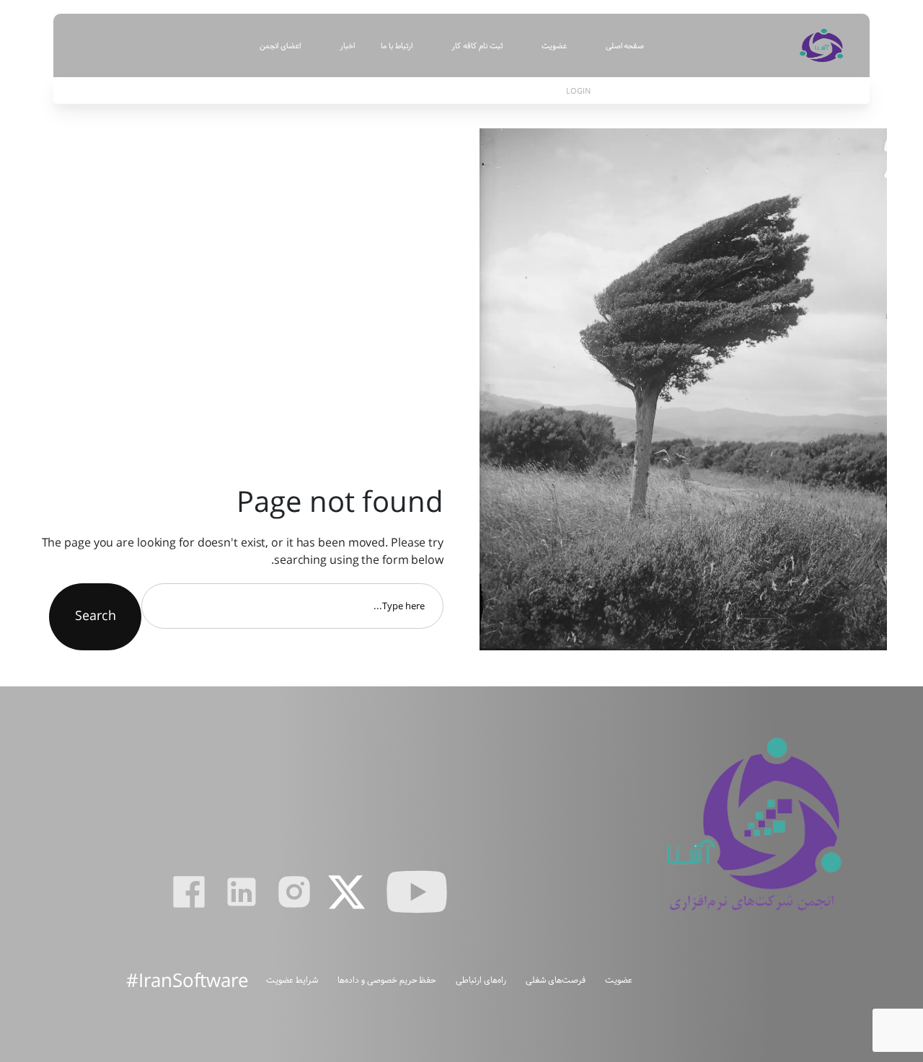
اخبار (347, 46)
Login (578, 91)
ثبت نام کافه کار (477, 46)
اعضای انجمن (280, 46)
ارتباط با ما (396, 46)
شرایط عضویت (292, 980)
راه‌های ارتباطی (481, 980)
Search (95, 616)
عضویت (554, 46)
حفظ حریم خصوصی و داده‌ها (387, 980)
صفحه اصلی (625, 46)
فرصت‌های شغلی (556, 980)
